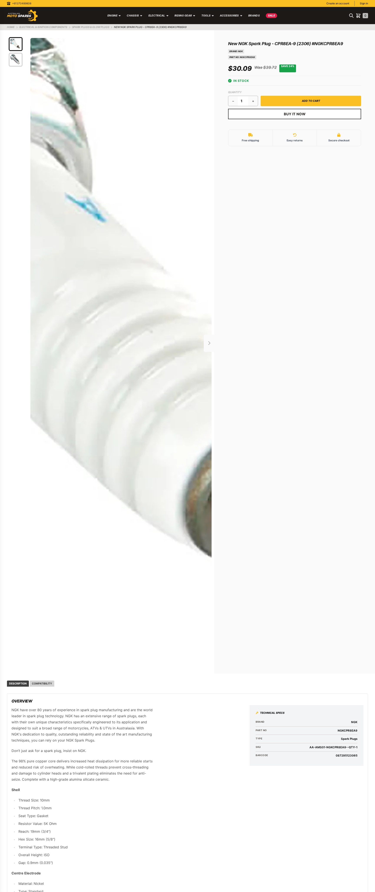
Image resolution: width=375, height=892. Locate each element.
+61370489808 (21, 3)
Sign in (364, 3)
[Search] (351, 15)
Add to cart (311, 100)
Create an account (337, 3)
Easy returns (295, 140)
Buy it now (295, 114)
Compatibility (42, 683)
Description (18, 683)
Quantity (235, 92)
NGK (240, 51)
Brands (254, 15)
